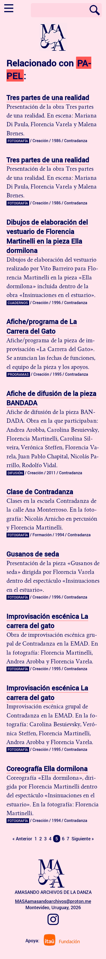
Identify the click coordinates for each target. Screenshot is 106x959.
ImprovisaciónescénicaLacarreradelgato (47, 621)
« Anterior (22, 839)
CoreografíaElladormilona (47, 768)
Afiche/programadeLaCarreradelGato (42, 326)
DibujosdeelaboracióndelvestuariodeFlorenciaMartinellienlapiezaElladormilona (47, 236)
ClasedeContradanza (40, 491)
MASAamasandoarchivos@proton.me (53, 901)
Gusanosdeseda (33, 553)
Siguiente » (83, 839)
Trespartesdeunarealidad (48, 97)
